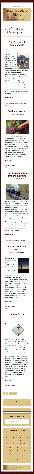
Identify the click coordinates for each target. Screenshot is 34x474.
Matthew (19, 308)
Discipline (13, 240)
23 (20, 450)
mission (25, 103)
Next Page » (13, 394)
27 (10, 454)
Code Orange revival (21, 341)
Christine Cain (13, 339)
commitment (14, 103)
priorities (18, 240)
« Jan (15, 459)
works (26, 167)
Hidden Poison (17, 314)
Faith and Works (17, 111)
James (20, 167)
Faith (17, 167)
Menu (18, 6)
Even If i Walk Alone (17, 13)
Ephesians (13, 167)
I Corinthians (20, 103)
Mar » (18, 459)
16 (20, 447)
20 (10, 450)
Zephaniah (23, 240)
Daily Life (13, 102)
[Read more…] (9, 97)
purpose (7, 105)
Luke (24, 167)
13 (10, 447)
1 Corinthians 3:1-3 (19, 85)
